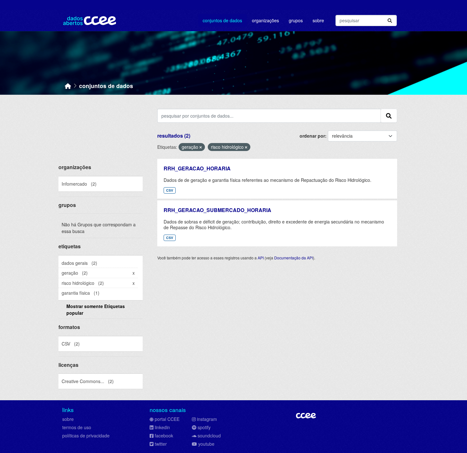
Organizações (265, 20)
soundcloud (209, 435)
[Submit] (389, 20)
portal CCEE (167, 419)
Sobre (318, 20)
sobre (68, 419)
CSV (169, 190)
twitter (161, 444)
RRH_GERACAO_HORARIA (197, 168)
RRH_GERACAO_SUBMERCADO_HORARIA (217, 210)
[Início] (68, 86)
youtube (206, 444)
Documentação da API (293, 257)
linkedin (162, 427)
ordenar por (312, 136)
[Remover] (201, 147)
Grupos (296, 20)
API (261, 257)
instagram (207, 419)
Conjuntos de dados (222, 20)
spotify (204, 427)
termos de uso (76, 427)
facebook (164, 435)
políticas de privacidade (86, 435)
